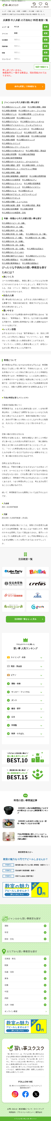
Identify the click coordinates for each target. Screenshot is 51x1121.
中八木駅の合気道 (38, 136)
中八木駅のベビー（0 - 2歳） (14, 223)
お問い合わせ (12, 1109)
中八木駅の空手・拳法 (33, 132)
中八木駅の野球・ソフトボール (31, 114)
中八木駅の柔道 (8, 136)
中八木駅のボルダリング (12, 132)
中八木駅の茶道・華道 (31, 205)
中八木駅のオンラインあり (13, 252)
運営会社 (38, 1112)
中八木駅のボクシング (26, 140)
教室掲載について (25, 1109)
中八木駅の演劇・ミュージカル (15, 202)
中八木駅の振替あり (10, 260)
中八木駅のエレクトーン (12, 183)
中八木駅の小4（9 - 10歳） (13, 241)
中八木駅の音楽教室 (32, 183)
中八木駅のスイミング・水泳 (14, 107)
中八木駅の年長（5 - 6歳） (13, 234)
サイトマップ (39, 1109)
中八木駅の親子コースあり (13, 256)
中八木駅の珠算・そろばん (33, 165)
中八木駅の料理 (26, 209)
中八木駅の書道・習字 (11, 165)
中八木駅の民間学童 (37, 176)
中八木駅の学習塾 (9, 154)
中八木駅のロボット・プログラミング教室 (19, 169)
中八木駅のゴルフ (24, 118)
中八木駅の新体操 (9, 111)
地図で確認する (41, 67)
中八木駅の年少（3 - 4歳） (13, 227)
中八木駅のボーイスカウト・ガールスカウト (20, 162)
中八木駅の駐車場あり (11, 263)
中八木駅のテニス (9, 114)
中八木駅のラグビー (10, 121)
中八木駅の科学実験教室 (12, 158)
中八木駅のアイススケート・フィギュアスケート (22, 125)
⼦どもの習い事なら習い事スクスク (26, 1118)
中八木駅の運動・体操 (37, 107)
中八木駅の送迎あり (30, 263)
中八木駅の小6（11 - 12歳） (13, 249)
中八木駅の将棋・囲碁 (11, 173)
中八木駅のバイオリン (31, 187)
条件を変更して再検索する (25, 86)
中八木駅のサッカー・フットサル (32, 111)
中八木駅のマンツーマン (36, 256)
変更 (46, 27)
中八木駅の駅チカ (27, 260)
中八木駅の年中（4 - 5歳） (13, 230)
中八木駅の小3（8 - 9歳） (35, 238)
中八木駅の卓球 (8, 118)
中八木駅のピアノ (29, 180)
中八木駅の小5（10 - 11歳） (13, 245)
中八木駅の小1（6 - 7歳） (36, 234)
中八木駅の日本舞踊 (10, 209)
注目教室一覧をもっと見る (25, 619)
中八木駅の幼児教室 (26, 154)
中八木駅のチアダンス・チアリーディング (19, 194)
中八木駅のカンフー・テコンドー (15, 147)
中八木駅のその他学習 (11, 180)
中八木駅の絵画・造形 (11, 205)
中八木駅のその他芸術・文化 (14, 213)
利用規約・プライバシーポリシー (21, 1112)
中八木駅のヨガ (37, 129)
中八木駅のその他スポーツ (13, 151)
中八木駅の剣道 (23, 136)
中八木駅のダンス (25, 191)
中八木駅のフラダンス (11, 198)
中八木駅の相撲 (8, 140)
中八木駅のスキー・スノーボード (15, 129)
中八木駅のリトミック (11, 187)
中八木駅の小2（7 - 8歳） (12, 238)
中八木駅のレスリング (11, 143)
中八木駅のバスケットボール (32, 121)
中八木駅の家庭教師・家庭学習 (15, 176)
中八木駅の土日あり (35, 249)
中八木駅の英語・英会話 (36, 151)
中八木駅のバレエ (9, 191)
